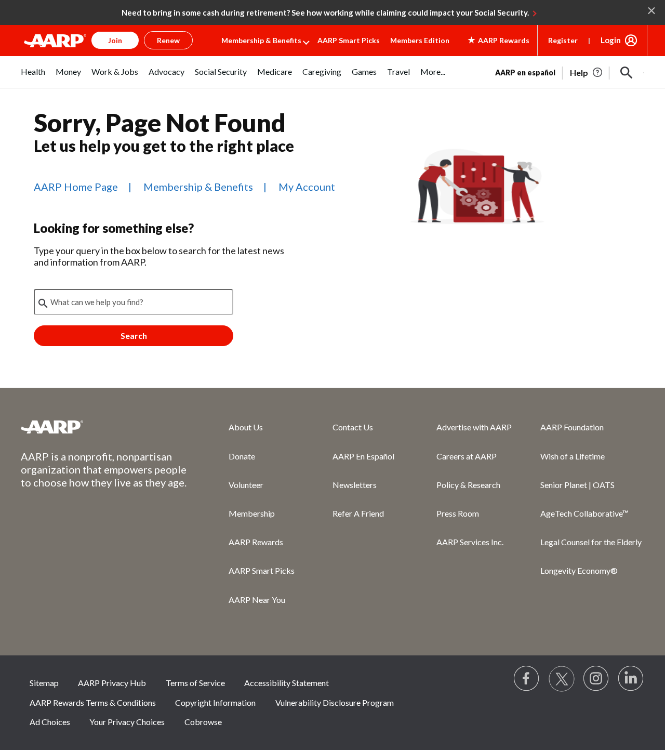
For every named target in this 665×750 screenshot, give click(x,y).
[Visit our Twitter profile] (562, 679)
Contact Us (352, 427)
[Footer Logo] (104, 427)
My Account (306, 186)
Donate (242, 456)
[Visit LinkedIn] (631, 679)
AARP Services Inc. (469, 542)
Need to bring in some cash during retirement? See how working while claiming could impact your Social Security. (325, 12)
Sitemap (44, 683)
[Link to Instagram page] (596, 679)
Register (563, 40)
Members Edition (419, 40)
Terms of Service (195, 683)
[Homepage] (55, 40)
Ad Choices (50, 722)
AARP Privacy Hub (112, 683)
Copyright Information (215, 702)
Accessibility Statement (286, 683)
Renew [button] (168, 40)
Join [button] (115, 40)
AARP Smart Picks (348, 40)
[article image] (587, 72)
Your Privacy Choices (127, 722)
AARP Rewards (256, 542)
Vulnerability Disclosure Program (334, 702)
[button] (626, 72)
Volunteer (246, 485)
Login (611, 40)
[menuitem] (33, 77)
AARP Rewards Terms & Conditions (93, 702)
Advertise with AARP (474, 427)
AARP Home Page (76, 186)
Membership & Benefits (261, 40)
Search (134, 335)
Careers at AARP (466, 456)
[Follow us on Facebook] (527, 679)
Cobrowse (203, 722)
